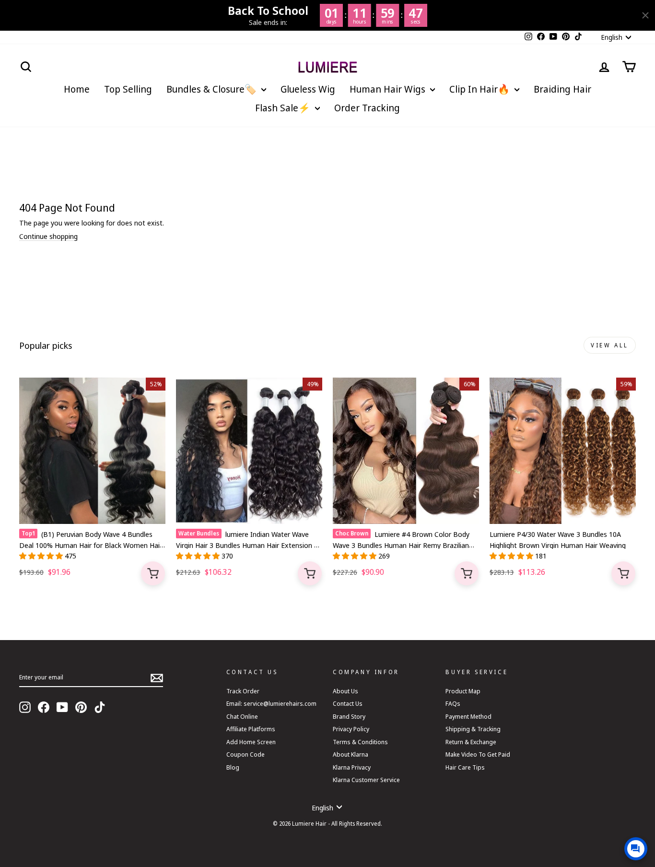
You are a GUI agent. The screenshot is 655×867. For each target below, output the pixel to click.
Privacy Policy (351, 728)
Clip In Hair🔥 (480, 89)
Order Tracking (367, 107)
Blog (232, 767)
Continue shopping (48, 236)
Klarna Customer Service (366, 779)
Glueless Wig (308, 89)
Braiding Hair (562, 89)
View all (610, 345)
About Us (345, 691)
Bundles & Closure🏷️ (212, 89)
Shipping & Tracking (473, 728)
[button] (42, 555)
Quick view (153, 573)
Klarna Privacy (352, 767)
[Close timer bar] (645, 15)
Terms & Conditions (360, 741)
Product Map (462, 691)
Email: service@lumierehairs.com (271, 703)
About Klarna (350, 754)
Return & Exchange (470, 741)
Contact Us (348, 703)
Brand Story (349, 716)
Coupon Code (245, 754)
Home (77, 89)
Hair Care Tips (465, 767)
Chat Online (242, 716)
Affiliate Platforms (250, 728)
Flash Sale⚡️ (284, 107)
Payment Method (468, 716)
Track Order (242, 691)
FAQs (452, 703)
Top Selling (128, 89)
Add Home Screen (251, 741)
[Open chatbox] (635, 848)
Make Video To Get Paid (477, 754)
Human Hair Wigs (389, 89)
